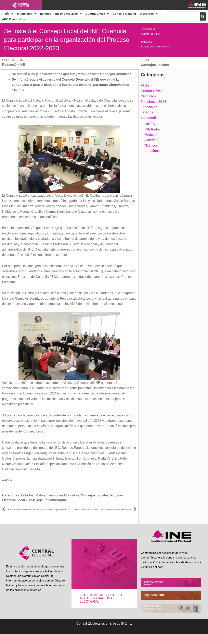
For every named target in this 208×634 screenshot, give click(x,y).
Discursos (147, 13)
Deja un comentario (51, 500)
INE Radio (152, 129)
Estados (45, 13)
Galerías (151, 140)
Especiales (149, 107)
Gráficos (151, 145)
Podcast (151, 134)
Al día (5, 13)
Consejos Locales (94, 495)
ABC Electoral (11, 19)
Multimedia (24, 13)
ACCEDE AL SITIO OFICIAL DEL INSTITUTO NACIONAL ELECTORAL (103, 598)
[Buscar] (203, 16)
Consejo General (124, 13)
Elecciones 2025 (66, 13)
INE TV (150, 124)
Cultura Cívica (95, 13)
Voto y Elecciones (161, 46)
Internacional (150, 151)
